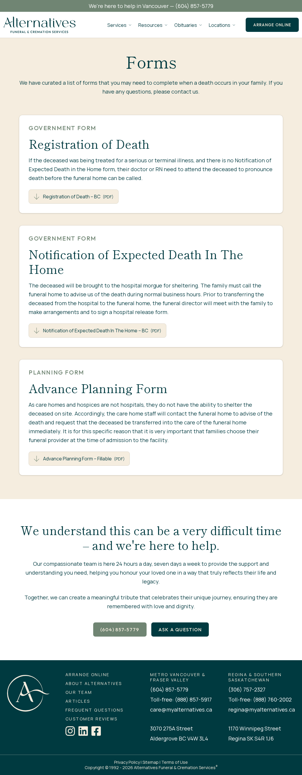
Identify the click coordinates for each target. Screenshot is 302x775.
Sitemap (150, 762)
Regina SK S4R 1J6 (251, 738)
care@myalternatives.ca (181, 709)
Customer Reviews (91, 719)
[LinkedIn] (83, 731)
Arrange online (272, 24)
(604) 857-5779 (194, 5)
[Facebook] (96, 731)
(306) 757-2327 (246, 689)
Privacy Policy (127, 762)
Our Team (78, 692)
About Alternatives (93, 683)
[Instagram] (70, 731)
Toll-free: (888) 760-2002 (260, 699)
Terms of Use (174, 762)
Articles (77, 701)
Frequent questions (94, 710)
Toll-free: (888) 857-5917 (181, 699)
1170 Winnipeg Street (254, 728)
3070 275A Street (171, 728)
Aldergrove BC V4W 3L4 (179, 738)
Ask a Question (180, 629)
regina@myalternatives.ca (261, 709)
